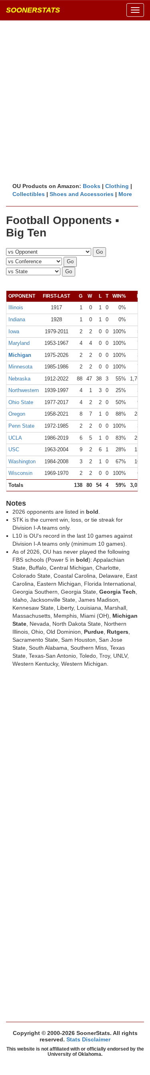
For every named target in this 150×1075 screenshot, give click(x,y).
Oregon (16, 414)
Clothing (117, 186)
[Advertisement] (75, 101)
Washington (22, 461)
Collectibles (28, 194)
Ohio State (20, 402)
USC (13, 449)
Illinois (15, 307)
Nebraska (19, 379)
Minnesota (20, 367)
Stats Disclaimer (88, 1039)
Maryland (19, 343)
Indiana (16, 319)
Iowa (13, 331)
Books (91, 186)
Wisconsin (20, 473)
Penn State (21, 426)
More (125, 194)
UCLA (15, 438)
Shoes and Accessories (82, 194)
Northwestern (23, 390)
